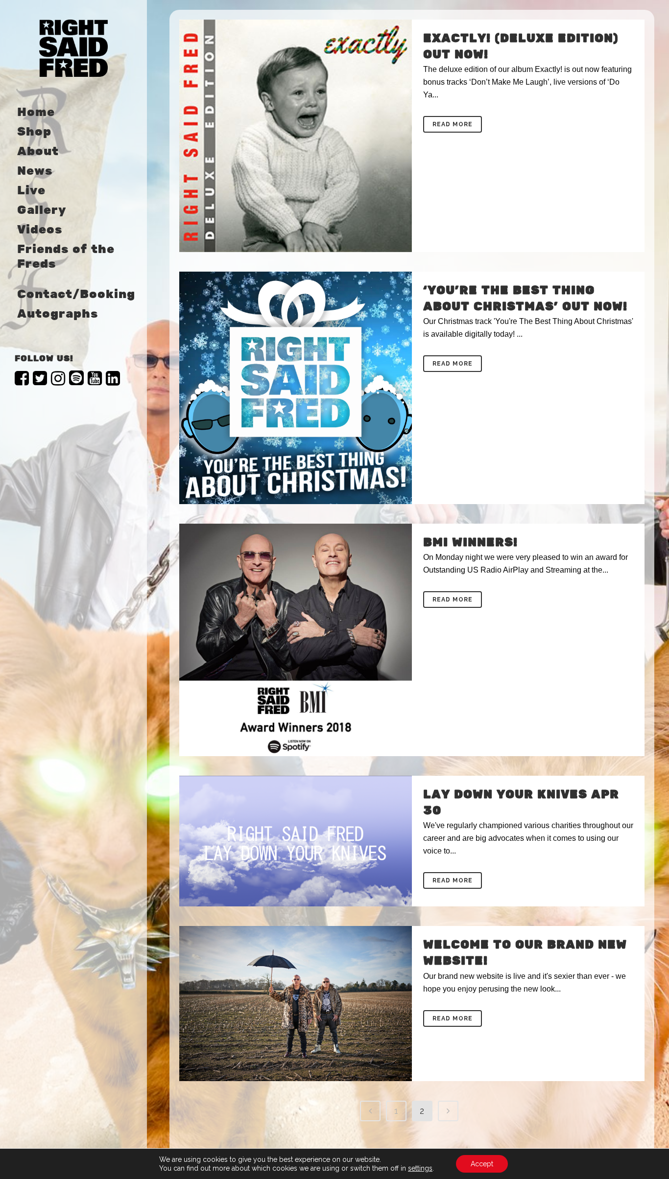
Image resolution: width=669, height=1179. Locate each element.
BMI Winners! (470, 542)
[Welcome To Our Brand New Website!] (295, 1003)
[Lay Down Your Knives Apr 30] (295, 841)
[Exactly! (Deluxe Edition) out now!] (295, 136)
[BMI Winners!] (295, 640)
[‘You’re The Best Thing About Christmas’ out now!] (295, 388)
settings (420, 1168)
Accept (482, 1164)
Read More (452, 124)
